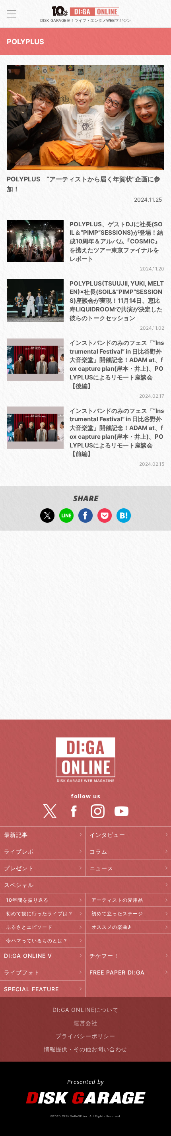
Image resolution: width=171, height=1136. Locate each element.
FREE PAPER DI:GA (117, 972)
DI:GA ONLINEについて (85, 1009)
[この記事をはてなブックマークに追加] (124, 518)
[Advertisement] (85, 626)
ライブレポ (19, 851)
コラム (98, 851)
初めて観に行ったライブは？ (39, 913)
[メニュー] (11, 14)
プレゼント (19, 868)
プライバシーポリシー (85, 1036)
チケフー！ (104, 955)
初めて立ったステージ (117, 913)
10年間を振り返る (27, 900)
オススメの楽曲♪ (111, 927)
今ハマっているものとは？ (37, 940)
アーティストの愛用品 (117, 900)
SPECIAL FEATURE (31, 989)
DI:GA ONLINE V (28, 955)
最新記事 (16, 834)
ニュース (101, 868)
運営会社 (85, 1022)
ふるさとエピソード (29, 927)
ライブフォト (22, 972)
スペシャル (19, 884)
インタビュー (107, 834)
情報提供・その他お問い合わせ (85, 1049)
